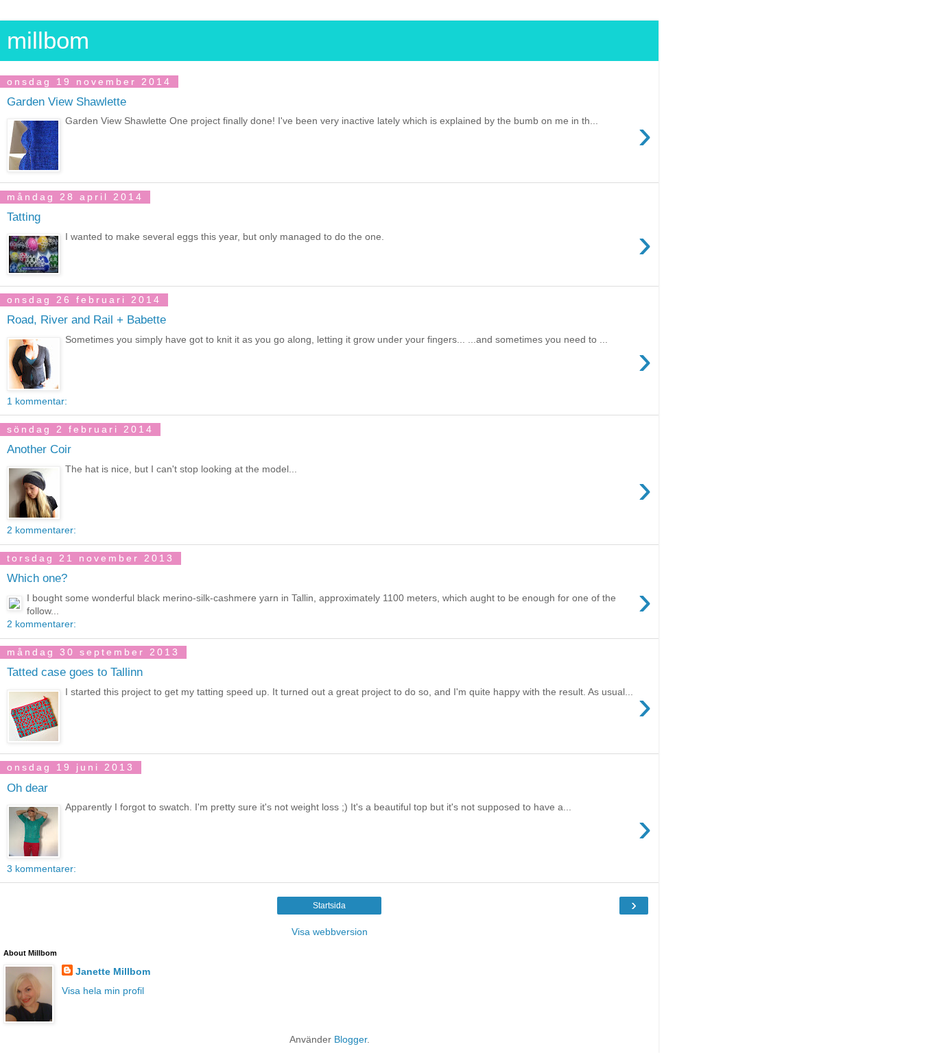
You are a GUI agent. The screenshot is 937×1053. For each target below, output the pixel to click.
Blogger (350, 1039)
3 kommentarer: (41, 868)
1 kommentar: (37, 401)
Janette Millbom (112, 971)
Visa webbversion (330, 931)
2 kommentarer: (41, 529)
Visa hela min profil (103, 990)
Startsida (329, 905)
